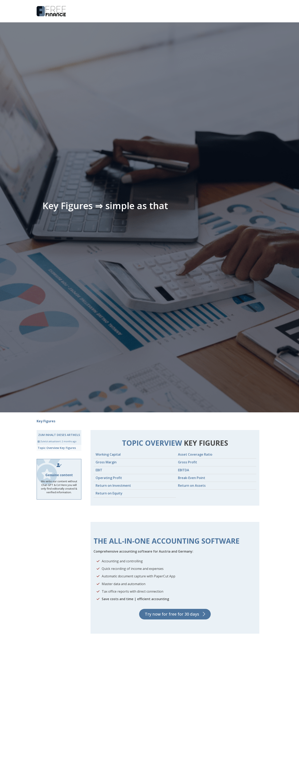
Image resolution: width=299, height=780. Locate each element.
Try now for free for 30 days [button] (172, 614)
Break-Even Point (191, 478)
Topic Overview (57, 448)
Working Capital (108, 454)
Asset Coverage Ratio (195, 454)
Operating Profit (109, 478)
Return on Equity (109, 493)
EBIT (99, 470)
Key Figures (46, 421)
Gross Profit (187, 462)
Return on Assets (192, 485)
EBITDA (183, 470)
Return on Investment (113, 485)
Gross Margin (106, 462)
